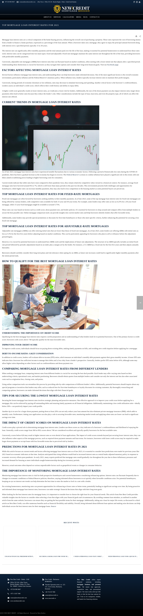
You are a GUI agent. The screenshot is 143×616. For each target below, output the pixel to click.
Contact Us (94, 17)
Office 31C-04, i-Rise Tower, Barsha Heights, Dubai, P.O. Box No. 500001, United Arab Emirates (20, 584)
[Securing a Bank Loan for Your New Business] (54, 540)
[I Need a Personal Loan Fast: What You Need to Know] (89, 540)
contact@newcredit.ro (51, 595)
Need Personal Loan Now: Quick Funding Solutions (123, 556)
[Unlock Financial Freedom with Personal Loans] (20, 540)
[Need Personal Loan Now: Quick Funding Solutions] (123, 540)
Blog (85, 17)
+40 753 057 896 (50, 592)
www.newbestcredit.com (17, 601)
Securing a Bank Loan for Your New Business (54, 556)
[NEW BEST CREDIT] (71, 9)
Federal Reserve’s (73, 175)
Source (53, 506)
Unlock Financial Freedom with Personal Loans (20, 556)
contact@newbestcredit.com (27, 2)
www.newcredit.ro (50, 598)
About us (47, 17)
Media (78, 17)
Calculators (68, 17)
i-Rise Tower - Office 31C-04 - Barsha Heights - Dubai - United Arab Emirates (56, 2)
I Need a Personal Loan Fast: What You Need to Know (89, 556)
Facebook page (112, 65)
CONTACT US (8, 511)
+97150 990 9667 (10, 2)
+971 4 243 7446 (15, 593)
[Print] (136, 36)
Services (57, 17)
